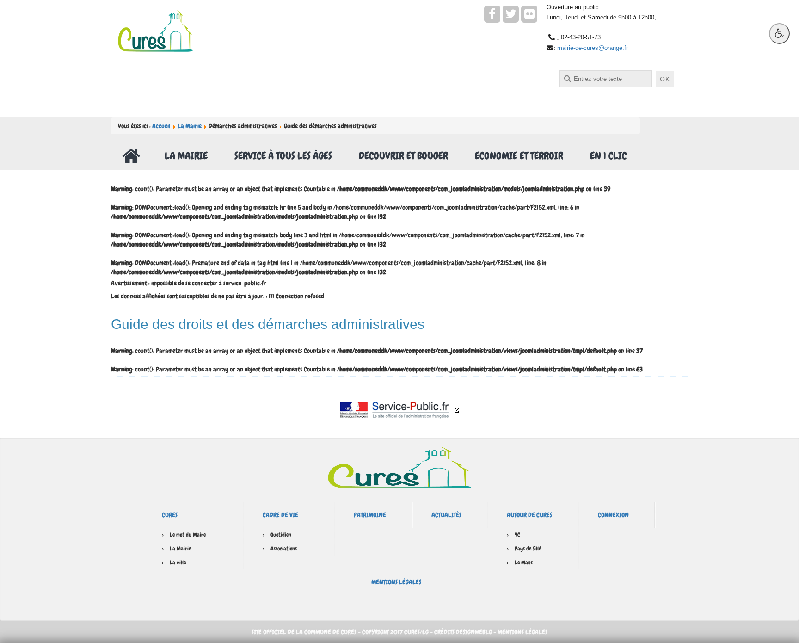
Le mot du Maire (188, 534)
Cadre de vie (280, 515)
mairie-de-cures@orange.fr (592, 47)
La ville (178, 562)
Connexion (613, 515)
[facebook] (492, 14)
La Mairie (190, 126)
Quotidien (280, 534)
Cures (170, 515)
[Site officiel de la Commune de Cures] (155, 30)
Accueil (161, 126)
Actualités (446, 515)
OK (665, 79)
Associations (283, 548)
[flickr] (529, 14)
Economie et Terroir (519, 155)
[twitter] (511, 14)
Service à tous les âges (283, 155)
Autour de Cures (529, 515)
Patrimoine (370, 515)
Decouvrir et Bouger (403, 155)
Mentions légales (396, 582)
